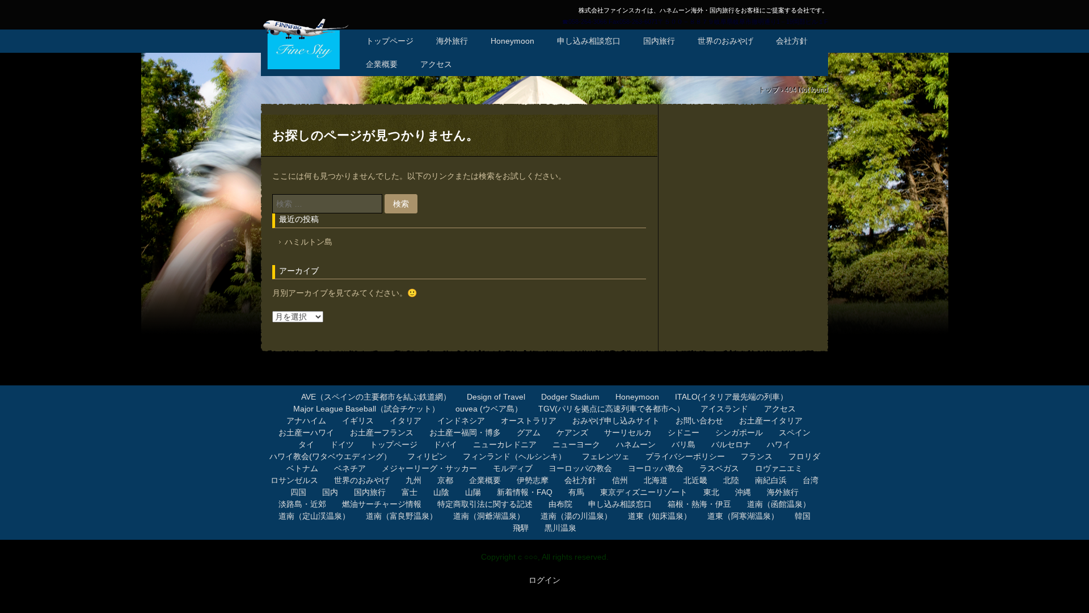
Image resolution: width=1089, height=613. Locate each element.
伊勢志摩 (532, 480)
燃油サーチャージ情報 (381, 504)
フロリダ (804, 456)
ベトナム (302, 468)
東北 (711, 492)
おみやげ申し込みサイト (616, 420)
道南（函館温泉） (779, 504)
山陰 (441, 492)
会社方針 (792, 40)
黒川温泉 (560, 527)
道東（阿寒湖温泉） (743, 515)
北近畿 (695, 480)
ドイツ (342, 444)
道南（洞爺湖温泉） (489, 515)
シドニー (683, 432)
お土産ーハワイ (306, 432)
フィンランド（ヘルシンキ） (514, 456)
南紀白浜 (771, 480)
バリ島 (683, 444)
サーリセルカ (628, 432)
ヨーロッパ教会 (655, 468)
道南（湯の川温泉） (576, 515)
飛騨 (521, 527)
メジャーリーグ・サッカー (429, 468)
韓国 (803, 515)
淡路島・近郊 (302, 504)
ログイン (544, 580)
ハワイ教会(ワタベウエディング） (330, 456)
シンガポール (739, 432)
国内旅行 (659, 40)
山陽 (473, 492)
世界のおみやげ (725, 40)
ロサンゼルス (294, 480)
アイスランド (724, 408)
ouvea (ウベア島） (488, 408)
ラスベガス (719, 468)
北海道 (656, 480)
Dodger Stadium (570, 396)
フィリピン (427, 456)
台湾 (810, 480)
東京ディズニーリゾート (643, 492)
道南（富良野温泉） (401, 515)
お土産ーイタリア (771, 420)
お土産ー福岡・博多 (465, 432)
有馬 (576, 492)
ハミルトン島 (308, 241)
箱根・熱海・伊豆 (699, 504)
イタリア (405, 420)
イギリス (358, 420)
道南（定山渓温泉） (314, 515)
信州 (620, 480)
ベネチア (350, 468)
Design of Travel (496, 396)
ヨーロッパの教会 (580, 468)
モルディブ (513, 468)
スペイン (795, 432)
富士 (409, 492)
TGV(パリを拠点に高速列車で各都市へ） (611, 408)
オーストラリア (528, 420)
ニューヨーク (576, 444)
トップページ (389, 40)
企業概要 (382, 64)
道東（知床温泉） (659, 515)
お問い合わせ (699, 420)
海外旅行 (452, 40)
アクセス (436, 64)
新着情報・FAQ (524, 492)
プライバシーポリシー (685, 456)
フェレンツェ (606, 456)
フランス (757, 456)
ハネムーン (636, 444)
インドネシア (461, 420)
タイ (306, 444)
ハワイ (779, 444)
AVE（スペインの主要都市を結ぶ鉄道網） (376, 396)
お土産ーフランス (381, 432)
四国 (298, 492)
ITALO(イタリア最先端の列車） (731, 396)
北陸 (731, 480)
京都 (445, 480)
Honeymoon (512, 40)
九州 (413, 480)
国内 (330, 492)
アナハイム (306, 420)
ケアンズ (572, 432)
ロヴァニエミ (779, 468)
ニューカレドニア (505, 444)
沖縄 (743, 492)
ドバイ (445, 444)
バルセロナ (731, 444)
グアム (529, 432)
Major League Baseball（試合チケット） (366, 408)
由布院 (560, 504)
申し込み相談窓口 (589, 40)
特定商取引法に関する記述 (485, 504)
